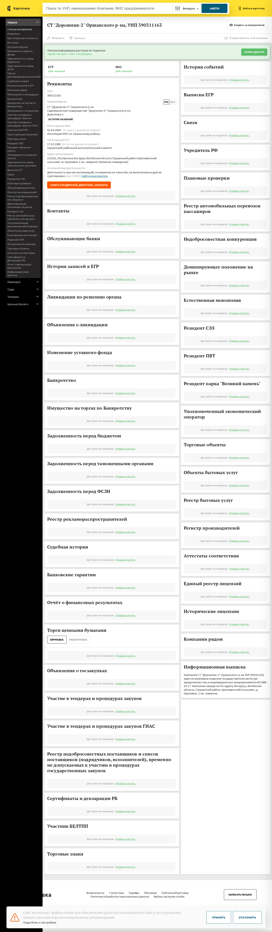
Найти (214, 8)
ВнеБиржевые (78, 639)
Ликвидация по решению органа (22, 156)
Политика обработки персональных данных (119, 896)
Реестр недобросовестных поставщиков (22, 198)
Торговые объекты (18, 248)
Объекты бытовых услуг (21, 230)
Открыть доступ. (125, 195)
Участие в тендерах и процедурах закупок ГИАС (22, 124)
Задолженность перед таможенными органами (21, 164)
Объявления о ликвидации (23, 94)
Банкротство (14, 99)
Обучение (150, 893)
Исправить (58, 38)
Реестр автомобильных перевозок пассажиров (21, 217)
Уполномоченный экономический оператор (22, 224)
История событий (17, 47)
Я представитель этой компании (248, 38)
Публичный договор (175, 893)
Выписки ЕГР (14, 170)
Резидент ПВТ (15, 143)
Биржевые (57, 639)
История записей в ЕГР (20, 85)
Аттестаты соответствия (21, 253)
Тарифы (134, 893)
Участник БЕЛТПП (17, 130)
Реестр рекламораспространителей (24, 75)
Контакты (13, 42)
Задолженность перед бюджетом (20, 60)
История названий (60, 119)
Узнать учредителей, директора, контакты (79, 185)
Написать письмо (240, 894)
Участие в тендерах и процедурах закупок (19, 116)
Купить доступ (254, 52)
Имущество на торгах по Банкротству (21, 104)
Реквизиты (13, 33)
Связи (10, 174)
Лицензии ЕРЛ (15, 239)
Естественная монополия (22, 235)
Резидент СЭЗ (15, 211)
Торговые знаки (16, 139)
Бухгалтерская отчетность (22, 38)
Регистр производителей (22, 192)
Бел (173, 102)
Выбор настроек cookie (169, 896)
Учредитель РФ (16, 179)
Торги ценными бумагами (22, 134)
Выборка (80, 38)
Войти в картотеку (254, 8)
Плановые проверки (19, 183)
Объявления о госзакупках (22, 110)
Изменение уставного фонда (20, 52)
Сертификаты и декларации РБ (16, 258)
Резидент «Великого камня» (19, 149)
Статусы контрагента (19, 29)
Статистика (116, 893)
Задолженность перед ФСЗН (20, 67)
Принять (218, 917)
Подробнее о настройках (39, 922)
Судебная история (18, 81)
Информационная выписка (18, 273)
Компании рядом (17, 90)
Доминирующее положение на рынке (19, 205)
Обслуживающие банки (21, 187)
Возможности (95, 893)
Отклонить (247, 917)
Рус (166, 102)
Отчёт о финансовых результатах (19, 266)
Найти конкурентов (95, 176)
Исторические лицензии (21, 244)
